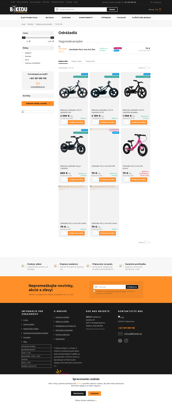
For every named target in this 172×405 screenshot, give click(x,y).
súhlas (78, 383)
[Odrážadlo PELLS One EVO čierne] (104, 188)
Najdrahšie (90, 61)
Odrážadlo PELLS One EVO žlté (82, 49)
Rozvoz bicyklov (22, 2)
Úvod (23, 24)
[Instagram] (127, 341)
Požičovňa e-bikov (57, 2)
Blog (75, 2)
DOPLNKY (66, 17)
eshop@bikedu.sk (38, 87)
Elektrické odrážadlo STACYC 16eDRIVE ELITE (102, 111)
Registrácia (60, 339)
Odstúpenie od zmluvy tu (66, 326)
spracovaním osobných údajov (116, 291)
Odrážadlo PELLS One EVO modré (73, 223)
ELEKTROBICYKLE (29, 17)
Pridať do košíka (76, 122)
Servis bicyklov (35, 2)
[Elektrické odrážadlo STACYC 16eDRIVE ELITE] (104, 87)
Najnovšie (63, 61)
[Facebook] (121, 341)
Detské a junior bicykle (44, 24)
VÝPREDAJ (106, 17)
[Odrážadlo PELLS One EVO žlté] (104, 129)
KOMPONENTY (86, 17)
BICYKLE (50, 17)
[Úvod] (24, 9)
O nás (13, 2)
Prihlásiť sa (132, 287)
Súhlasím (95, 393)
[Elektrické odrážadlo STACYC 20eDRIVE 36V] (73, 87)
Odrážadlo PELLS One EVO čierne (104, 223)
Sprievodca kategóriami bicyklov (35, 333)
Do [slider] (52, 38)
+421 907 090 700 (130, 2)
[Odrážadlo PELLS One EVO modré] (73, 188)
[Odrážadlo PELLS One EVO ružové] (135, 144)
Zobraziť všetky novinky (36, 103)
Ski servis (46, 2)
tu (96, 400)
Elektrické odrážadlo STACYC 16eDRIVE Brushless (133, 111)
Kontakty (69, 2)
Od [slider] (23, 38)
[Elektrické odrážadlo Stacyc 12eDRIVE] (73, 142)
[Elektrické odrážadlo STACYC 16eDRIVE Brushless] (135, 87)
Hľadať (112, 9)
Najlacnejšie (76, 61)
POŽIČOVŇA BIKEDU (141, 17)
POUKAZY (121, 17)
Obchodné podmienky (64, 330)
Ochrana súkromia (63, 334)
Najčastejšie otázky (30, 329)
